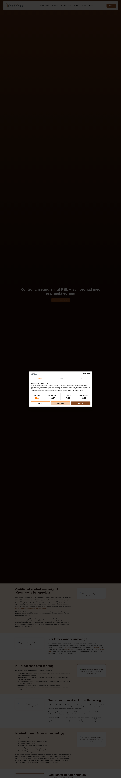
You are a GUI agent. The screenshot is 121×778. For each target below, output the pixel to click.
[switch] (53, 398)
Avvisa (40, 403)
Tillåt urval (60, 403)
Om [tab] (81, 378)
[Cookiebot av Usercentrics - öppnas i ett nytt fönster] (84, 374)
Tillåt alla (80, 403)
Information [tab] (60, 378)
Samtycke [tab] (39, 378)
